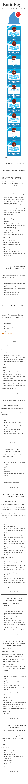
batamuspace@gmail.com (6, 333)
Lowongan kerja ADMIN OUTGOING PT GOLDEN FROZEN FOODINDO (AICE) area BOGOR (14, 268)
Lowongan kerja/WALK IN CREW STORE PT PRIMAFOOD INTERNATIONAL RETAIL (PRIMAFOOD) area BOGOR (14, 643)
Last (24, 777)
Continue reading (14, 259)
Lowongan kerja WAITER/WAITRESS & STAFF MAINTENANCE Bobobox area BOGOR (14, 496)
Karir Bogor (14, 4)
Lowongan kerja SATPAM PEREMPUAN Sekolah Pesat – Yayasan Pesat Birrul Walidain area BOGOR (14, 172)
